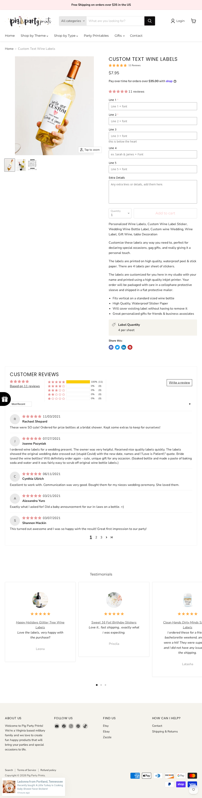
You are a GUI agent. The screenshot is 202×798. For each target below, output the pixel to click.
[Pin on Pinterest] (130, 347)
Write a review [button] (179, 382)
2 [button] (96, 537)
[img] (32, 416)
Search (9, 770)
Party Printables (96, 36)
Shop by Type (65, 36)
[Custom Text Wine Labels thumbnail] (10, 165)
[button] (118, 91)
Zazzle (107, 737)
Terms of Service (26, 770)
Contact (136, 36)
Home (10, 36)
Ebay (106, 731)
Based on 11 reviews (25, 386)
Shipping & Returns (165, 731)
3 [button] (101, 537)
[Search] (149, 20)
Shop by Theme (34, 36)
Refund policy (48, 770)
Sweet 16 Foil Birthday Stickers (114, 622)
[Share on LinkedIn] (123, 347)
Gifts (119, 36)
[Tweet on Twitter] (117, 347)
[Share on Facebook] (111, 347)
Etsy (106, 726)
